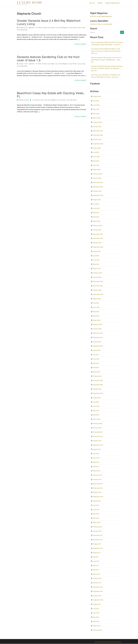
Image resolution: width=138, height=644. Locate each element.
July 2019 (96, 453)
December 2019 (98, 432)
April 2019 (96, 466)
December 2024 (98, 182)
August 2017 (97, 553)
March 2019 (96, 471)
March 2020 (96, 419)
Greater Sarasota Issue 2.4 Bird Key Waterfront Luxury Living (48, 22)
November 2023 (98, 238)
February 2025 (97, 174)
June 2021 (96, 359)
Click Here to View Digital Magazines (101, 16)
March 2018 (96, 522)
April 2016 (96, 621)
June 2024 (96, 208)
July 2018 (96, 505)
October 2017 (97, 544)
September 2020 (98, 393)
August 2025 (97, 148)
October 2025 (97, 139)
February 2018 (97, 527)
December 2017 (98, 535)
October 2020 (97, 389)
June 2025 (96, 156)
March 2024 (96, 221)
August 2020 (97, 398)
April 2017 (96, 570)
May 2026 (96, 109)
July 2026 (96, 101)
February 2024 (97, 225)
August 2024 (97, 200)
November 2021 (98, 337)
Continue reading (80, 44)
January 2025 (97, 178)
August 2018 (97, 501)
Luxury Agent (50, 27)
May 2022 (96, 311)
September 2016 (98, 600)
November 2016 (98, 591)
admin (32, 27)
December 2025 (98, 131)
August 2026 (97, 96)
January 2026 (97, 126)
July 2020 (96, 402)
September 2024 (98, 195)
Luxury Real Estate (22, 30)
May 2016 (96, 617)
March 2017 (96, 574)
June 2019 (96, 458)
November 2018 (98, 488)
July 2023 (96, 256)
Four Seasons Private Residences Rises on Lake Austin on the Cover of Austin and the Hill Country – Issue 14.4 (106, 51)
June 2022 (96, 307)
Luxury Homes (73, 27)
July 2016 (96, 608)
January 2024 (97, 230)
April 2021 (96, 367)
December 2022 (98, 281)
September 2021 (98, 346)
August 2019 (97, 449)
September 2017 (98, 548)
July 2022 (96, 303)
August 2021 (97, 350)
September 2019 (98, 445)
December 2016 (98, 587)
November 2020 (98, 385)
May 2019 (96, 462)
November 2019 (98, 436)
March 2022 (96, 320)
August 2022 (97, 299)
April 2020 (96, 415)
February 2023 (97, 273)
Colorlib (107, 642)
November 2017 (98, 540)
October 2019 (97, 441)
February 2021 (97, 376)
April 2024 (96, 217)
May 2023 (96, 264)
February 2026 (97, 122)
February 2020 (97, 423)
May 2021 (96, 363)
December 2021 (98, 333)
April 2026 (96, 113)
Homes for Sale (42, 27)
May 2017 (96, 565)
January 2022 (97, 329)
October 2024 (97, 191)
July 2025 (96, 152)
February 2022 (97, 324)
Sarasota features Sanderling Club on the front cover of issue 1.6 (48, 58)
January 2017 (97, 583)
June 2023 (96, 260)
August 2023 (97, 251)
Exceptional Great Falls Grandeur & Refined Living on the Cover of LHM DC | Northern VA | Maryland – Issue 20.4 (107, 68)
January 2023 (97, 277)
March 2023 (96, 268)
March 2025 (96, 169)
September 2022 (98, 294)
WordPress (118, 642)
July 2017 (96, 557)
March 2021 (96, 372)
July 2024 (96, 204)
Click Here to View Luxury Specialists (101, 24)
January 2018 (97, 531)
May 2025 (96, 161)
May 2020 (96, 410)
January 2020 (97, 428)
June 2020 (96, 406)
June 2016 (96, 613)
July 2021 (96, 355)
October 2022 (97, 290)
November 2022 (98, 286)
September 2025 (98, 144)
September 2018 (98, 496)
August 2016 (97, 604)
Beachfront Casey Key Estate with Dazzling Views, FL (50, 94)
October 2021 (97, 342)
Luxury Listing (81, 27)
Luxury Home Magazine (61, 27)
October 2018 (97, 492)
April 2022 (96, 316)
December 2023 (98, 234)
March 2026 (96, 118)
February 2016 (97, 630)
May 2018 (96, 514)
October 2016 (97, 596)
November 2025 (98, 135)
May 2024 (96, 213)
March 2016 (96, 626)
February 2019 (97, 475)
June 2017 (96, 561)
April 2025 (96, 165)
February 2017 (97, 578)
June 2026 (96, 105)
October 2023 (97, 243)
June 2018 (96, 509)
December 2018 (98, 484)
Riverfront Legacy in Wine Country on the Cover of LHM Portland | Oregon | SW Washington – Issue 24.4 (106, 59)
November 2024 (98, 187)
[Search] (122, 32)
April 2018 (96, 518)
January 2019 (97, 479)
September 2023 (98, 247)
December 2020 (98, 380)
